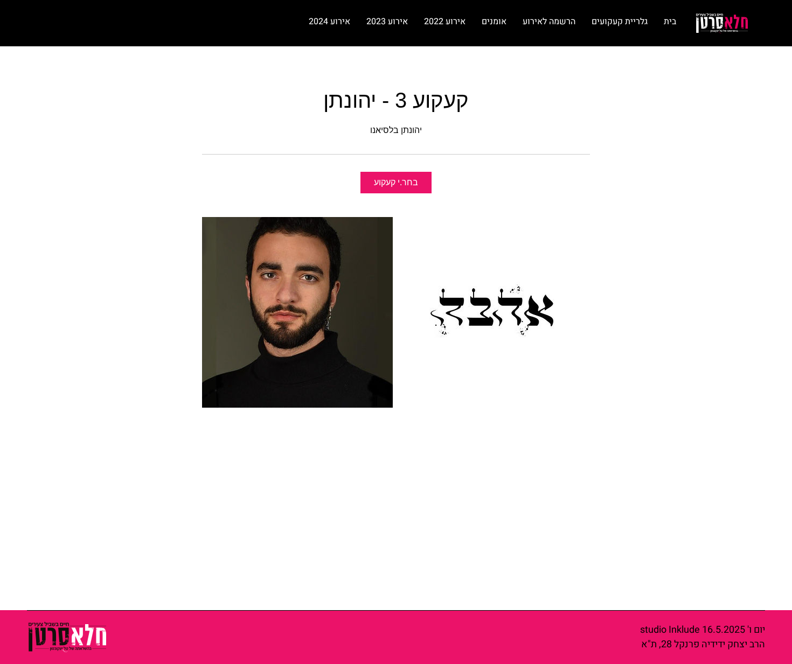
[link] (396, 182)
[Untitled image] (297, 312)
